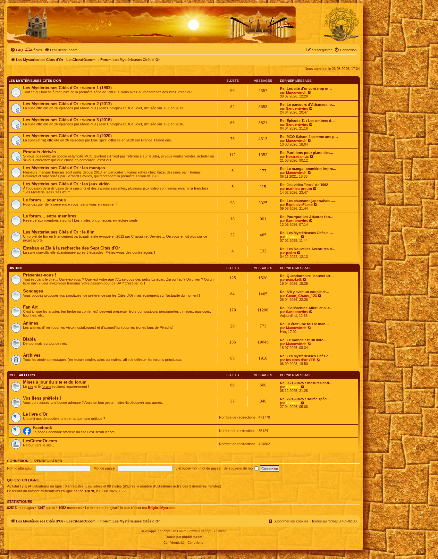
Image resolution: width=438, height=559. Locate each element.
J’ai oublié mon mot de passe (198, 468)
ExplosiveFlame (299, 205)
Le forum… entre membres (49, 216)
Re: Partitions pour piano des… (306, 153)
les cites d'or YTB (301, 360)
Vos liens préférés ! (42, 398)
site (30, 386)
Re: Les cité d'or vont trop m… (306, 88)
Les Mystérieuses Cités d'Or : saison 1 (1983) (67, 87)
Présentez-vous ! (39, 275)
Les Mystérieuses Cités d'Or (35, 80)
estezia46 (294, 280)
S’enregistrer (48, 461)
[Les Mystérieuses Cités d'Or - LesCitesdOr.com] (341, 24)
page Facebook (50, 432)
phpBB (169, 531)
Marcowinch (296, 92)
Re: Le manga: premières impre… (308, 169)
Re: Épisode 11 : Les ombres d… (307, 121)
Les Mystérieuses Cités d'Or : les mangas (64, 167)
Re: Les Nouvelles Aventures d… (307, 249)
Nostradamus (297, 156)
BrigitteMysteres (161, 508)
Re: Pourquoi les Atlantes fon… (306, 217)
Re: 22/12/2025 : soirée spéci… (305, 399)
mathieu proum (299, 189)
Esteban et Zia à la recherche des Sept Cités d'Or (71, 248)
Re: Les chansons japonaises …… (309, 201)
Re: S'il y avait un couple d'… (304, 292)
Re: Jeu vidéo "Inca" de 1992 (304, 185)
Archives (31, 355)
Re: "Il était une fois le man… (304, 324)
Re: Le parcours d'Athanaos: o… (307, 104)
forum (46, 386)
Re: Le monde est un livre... (303, 340)
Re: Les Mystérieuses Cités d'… (306, 233)
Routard (293, 237)
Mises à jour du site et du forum (55, 382)
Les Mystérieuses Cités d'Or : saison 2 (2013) (67, 103)
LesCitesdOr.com (100, 432)
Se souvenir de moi (238, 468)
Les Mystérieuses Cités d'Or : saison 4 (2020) (67, 135)
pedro (291, 253)
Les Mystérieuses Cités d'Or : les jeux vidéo (66, 184)
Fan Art (30, 307)
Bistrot (16, 268)
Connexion (18, 461)
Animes (30, 323)
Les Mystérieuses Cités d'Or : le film (59, 232)
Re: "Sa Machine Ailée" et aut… (306, 308)
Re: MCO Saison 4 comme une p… (309, 137)
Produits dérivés (39, 151)
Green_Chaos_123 (301, 296)
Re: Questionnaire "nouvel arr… (307, 276)
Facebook (42, 427)
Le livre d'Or (35, 414)
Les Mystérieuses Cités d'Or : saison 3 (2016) (67, 119)
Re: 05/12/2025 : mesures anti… (306, 383)
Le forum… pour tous (44, 200)
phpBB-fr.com (192, 536)
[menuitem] (16, 50)
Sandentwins (297, 108)
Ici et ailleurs (22, 375)
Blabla (29, 339)
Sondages (33, 291)
